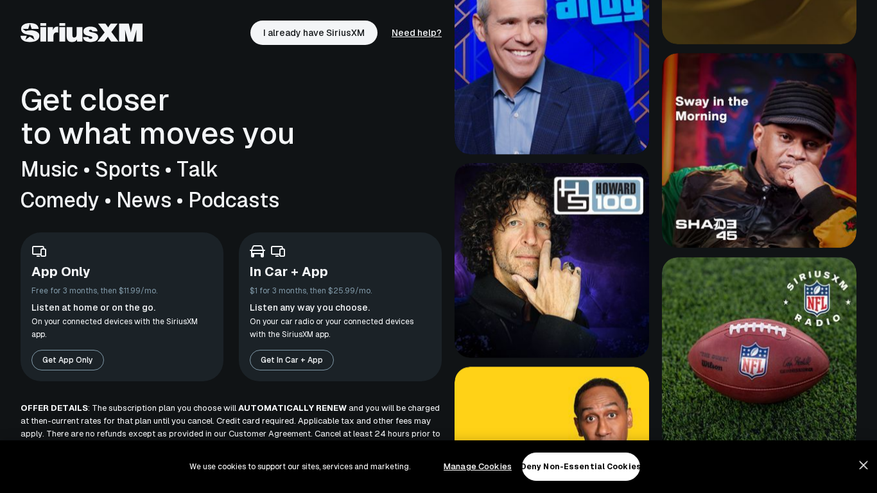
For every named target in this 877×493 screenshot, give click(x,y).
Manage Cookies (478, 466)
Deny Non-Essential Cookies (581, 467)
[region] (438, 466)
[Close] (863, 465)
